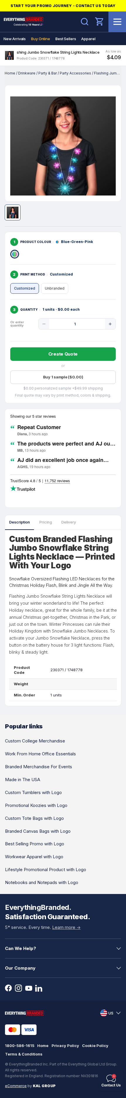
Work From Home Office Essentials (40, 754)
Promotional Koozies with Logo (36, 805)
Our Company (20, 968)
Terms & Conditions (23, 1054)
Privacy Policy (65, 1045)
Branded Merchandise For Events (38, 766)
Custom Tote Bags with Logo (34, 818)
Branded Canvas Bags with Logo (38, 831)
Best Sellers (65, 38)
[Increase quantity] (110, 324)
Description (19, 522)
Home (10, 73)
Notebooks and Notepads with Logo (41, 882)
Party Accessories (75, 73)
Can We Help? (20, 948)
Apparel (88, 38)
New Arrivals (15, 38)
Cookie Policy (95, 1045)
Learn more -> (66, 927)
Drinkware (26, 73)
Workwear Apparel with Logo (34, 856)
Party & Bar (47, 73)
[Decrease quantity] (44, 324)
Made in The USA (22, 779)
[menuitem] (14, 39)
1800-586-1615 (19, 1045)
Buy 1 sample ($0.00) (63, 377)
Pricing (45, 522)
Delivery (68, 522)
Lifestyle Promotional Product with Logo (45, 869)
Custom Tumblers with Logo (33, 792)
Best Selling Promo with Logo (34, 844)
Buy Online (40, 38)
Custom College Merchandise (35, 741)
